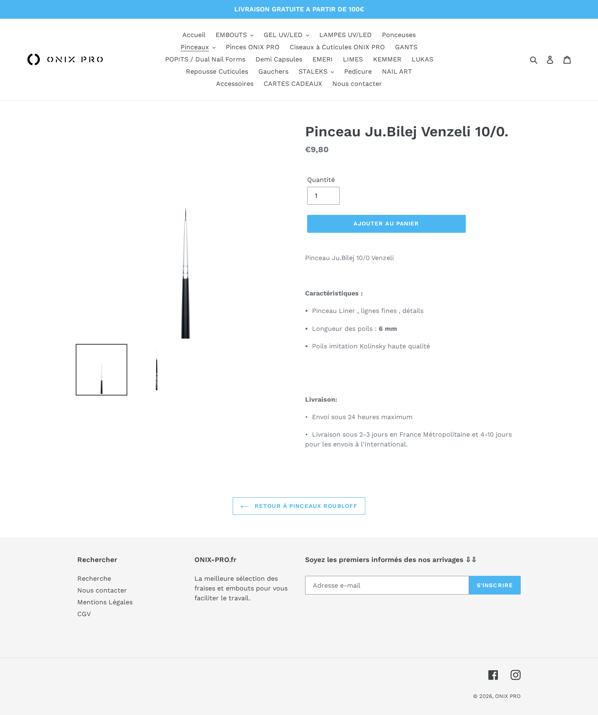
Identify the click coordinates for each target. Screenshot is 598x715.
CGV (84, 614)
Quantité (321, 180)
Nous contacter (102, 590)
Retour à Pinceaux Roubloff (305, 506)
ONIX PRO (508, 696)
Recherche (94, 578)
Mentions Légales (105, 602)
